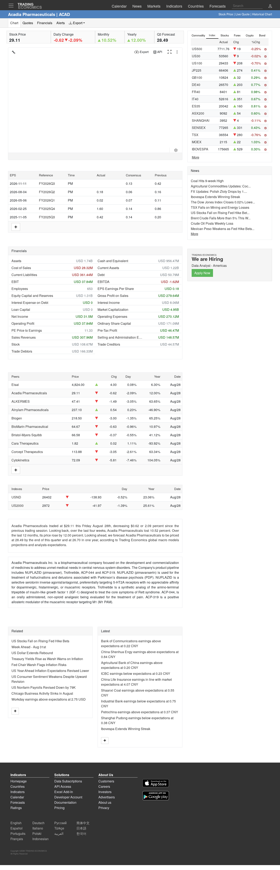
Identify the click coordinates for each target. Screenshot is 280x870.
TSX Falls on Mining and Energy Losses (220, 207)
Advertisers (106, 797)
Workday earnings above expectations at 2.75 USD (48, 699)
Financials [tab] (44, 22)
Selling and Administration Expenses (120, 337)
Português (17, 833)
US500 (197, 48)
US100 (197, 63)
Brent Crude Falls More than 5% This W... (220, 218)
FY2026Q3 (47, 183)
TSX (195, 134)
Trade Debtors (21, 351)
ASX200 (198, 113)
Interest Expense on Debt (29, 302)
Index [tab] (212, 35)
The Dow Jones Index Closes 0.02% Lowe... (223, 202)
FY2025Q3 (47, 217)
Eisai (15, 384)
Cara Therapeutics (25, 443)
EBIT (15, 281)
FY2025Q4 (47, 208)
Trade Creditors (109, 344)
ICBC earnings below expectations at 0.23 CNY (135, 673)
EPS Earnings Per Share (116, 288)
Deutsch (38, 822)
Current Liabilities (24, 274)
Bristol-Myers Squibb (26, 435)
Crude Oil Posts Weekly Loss (212, 223)
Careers (104, 786)
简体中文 (83, 822)
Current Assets (108, 267)
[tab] (77, 22)
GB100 (197, 77)
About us (104, 802)
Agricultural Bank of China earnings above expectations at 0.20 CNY (132, 665)
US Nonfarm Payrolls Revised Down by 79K (43, 687)
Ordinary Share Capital (114, 323)
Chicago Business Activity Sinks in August (42, 693)
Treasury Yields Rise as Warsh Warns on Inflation (47, 658)
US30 (196, 56)
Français (16, 838)
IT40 (195, 99)
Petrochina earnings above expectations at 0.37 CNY (139, 712)
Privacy (103, 807)
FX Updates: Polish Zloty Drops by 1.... (219, 191)
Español (16, 828)
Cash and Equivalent (113, 260)
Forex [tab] (237, 35)
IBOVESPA (200, 149)
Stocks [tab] (225, 35)
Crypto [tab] (250, 35)
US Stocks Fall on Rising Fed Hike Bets (40, 641)
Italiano (37, 828)
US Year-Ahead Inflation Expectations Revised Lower (50, 670)
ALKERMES (20, 401)
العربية (58, 833)
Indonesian (40, 838)
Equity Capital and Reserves (32, 295)
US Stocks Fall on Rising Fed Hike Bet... (220, 212)
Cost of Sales (21, 267)
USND (16, 497)
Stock (15, 344)
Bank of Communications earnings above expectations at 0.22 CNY (131, 643)
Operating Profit (22, 323)
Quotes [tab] (28, 22)
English (16, 822)
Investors (105, 791)
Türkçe (59, 828)
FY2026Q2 (47, 191)
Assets (16, 260)
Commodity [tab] (198, 35)
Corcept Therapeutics (27, 451)
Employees (19, 288)
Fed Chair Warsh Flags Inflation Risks (38, 664)
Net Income (19, 316)
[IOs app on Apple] (155, 784)
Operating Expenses (112, 316)
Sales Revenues (23, 337)
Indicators (17, 791)
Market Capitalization (113, 309)
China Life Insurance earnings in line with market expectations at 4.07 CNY (136, 682)
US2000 (17, 505)
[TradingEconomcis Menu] (12, 5)
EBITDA (103, 281)
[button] (270, 6)
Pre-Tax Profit (107, 330)
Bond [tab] (262, 35)
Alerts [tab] (60, 22)
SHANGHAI (200, 120)
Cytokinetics (20, 460)
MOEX (196, 142)
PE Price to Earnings (26, 330)
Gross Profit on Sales (113, 295)
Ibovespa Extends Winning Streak (125, 728)
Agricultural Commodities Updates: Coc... (221, 186)
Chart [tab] (14, 22)
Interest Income (109, 302)
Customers (106, 781)
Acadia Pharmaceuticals (29, 393)
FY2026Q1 (47, 200)
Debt (101, 274)
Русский (60, 822)
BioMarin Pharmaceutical (29, 426)
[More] (15, 711)
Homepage (18, 781)
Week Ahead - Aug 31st (28, 647)
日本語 (81, 828)
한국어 (81, 833)
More (195, 157)
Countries (17, 786)
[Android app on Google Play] (155, 796)
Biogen (16, 418)
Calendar (17, 797)
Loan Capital (20, 309)
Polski (36, 833)
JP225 (196, 70)
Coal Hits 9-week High (207, 180)
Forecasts (17, 802)
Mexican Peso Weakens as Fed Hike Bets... (222, 228)
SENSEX (199, 127)
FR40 (196, 91)
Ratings (16, 807)
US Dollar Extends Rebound (32, 652)
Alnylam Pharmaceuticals (30, 409)
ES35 (196, 106)
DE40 (196, 84)
